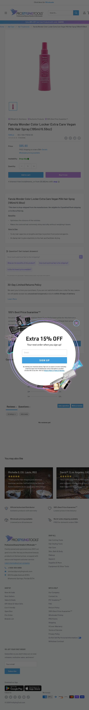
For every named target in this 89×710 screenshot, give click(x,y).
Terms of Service (59, 370)
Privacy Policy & (49, 370)
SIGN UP (44, 360)
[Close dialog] (76, 323)
